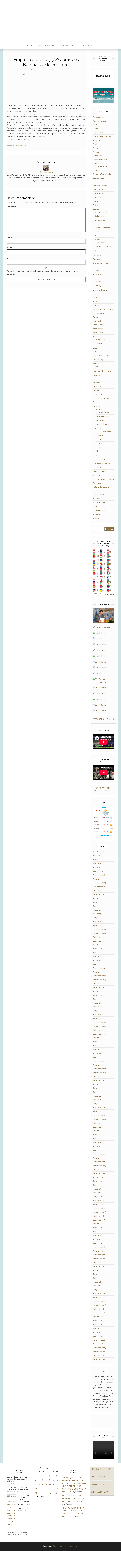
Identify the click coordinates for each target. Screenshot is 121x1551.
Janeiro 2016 (98, 1344)
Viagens (96, 514)
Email (10, 247)
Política (96, 402)
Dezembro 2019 (99, 1162)
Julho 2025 (97, 902)
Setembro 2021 (99, 1080)
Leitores (96, 352)
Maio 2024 (97, 956)
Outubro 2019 (98, 1170)
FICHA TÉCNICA (87, 46)
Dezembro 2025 (99, 883)
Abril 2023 (97, 1007)
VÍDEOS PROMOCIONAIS (103, 719)
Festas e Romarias (102, 228)
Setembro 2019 (99, 1173)
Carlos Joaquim (54, 69)
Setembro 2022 (99, 1034)
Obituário (97, 387)
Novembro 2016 (99, 1305)
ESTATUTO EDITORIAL (45, 46)
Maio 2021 (97, 1096)
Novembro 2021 (99, 1073)
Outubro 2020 (98, 1123)
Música (97, 239)
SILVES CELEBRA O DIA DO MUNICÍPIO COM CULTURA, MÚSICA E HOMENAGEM (73, 1498)
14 (46, 1484)
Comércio (97, 182)
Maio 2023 (97, 1003)
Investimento (98, 333)
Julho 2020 (97, 1135)
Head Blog (73, 1546)
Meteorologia (98, 360)
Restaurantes (98, 483)
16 (53, 1484)
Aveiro (99, 443)
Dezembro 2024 (99, 929)
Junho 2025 (97, 906)
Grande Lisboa (102, 412)
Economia (97, 267)
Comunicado (98, 190)
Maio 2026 (97, 863)
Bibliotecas (99, 216)
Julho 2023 (97, 995)
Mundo (96, 363)
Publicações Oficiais (101, 464)
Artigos (96, 152)
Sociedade (97, 499)
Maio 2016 (97, 1328)
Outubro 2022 (98, 1030)
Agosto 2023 (98, 991)
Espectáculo (100, 220)
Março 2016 (97, 1336)
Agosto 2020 (98, 1131)
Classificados (98, 178)
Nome (10, 237)
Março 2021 (97, 1104)
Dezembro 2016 (99, 1301)
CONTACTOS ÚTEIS (99, 1484)
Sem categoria (21, 145)
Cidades (98, 409)
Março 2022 (97, 1057)
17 (17, 1492)
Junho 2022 (97, 1046)
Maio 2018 (97, 1235)
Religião (96, 475)
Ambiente (97, 140)
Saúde (95, 491)
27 (43, 1493)
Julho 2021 (97, 1088)
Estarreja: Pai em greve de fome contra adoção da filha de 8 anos (18, 1479)
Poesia (97, 251)
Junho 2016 (97, 1324)
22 (50, 1488)
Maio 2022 (97, 1049)
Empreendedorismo (101, 290)
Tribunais (98, 344)
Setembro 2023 (99, 987)
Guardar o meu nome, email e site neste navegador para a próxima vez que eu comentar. (42, 272)
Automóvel (97, 156)
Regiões (98, 428)
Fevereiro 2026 (99, 875)
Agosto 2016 (98, 1317)
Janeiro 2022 (98, 1065)
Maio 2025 (97, 910)
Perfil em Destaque (101, 398)
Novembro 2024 (99, 933)
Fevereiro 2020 (99, 1154)
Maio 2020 (97, 1142)
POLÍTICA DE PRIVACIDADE (102, 1469)
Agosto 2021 (98, 1084)
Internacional (98, 325)
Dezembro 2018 (99, 1208)
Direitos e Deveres (100, 263)
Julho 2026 (97, 856)
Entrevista (97, 298)
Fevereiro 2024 (99, 968)
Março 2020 (98, 1150)
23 (53, 1488)
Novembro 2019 (99, 1166)
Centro (99, 447)
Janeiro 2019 (98, 1204)
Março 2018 (97, 1243)
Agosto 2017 (98, 1270)
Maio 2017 (97, 1282)
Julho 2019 (97, 1181)
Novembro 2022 (99, 1026)
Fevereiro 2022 (99, 1061)
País (96, 367)
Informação (97, 321)
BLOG (74, 46)
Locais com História (101, 356)
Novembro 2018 (99, 1212)
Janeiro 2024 (98, 972)
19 (39, 1488)
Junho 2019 (97, 1185)
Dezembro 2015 (99, 1348)
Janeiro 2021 (98, 1111)
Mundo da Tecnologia (102, 371)
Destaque (97, 259)
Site (9, 258)
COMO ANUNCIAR (98, 1477)
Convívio (96, 201)
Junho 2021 (97, 1092)
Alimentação (98, 132)
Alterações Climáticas (102, 136)
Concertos (100, 243)
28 (46, 1493)
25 (36, 1493)
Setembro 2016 (99, 1313)
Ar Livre (96, 148)
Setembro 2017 (99, 1266)
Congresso (97, 197)
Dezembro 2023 (99, 976)
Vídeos (96, 518)
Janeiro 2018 (98, 1251)
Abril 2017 (97, 1286)
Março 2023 (97, 1011)
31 (57, 1493)
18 (36, 1488)
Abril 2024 (97, 960)
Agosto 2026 (98, 852)
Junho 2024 (98, 953)
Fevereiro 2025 (99, 922)
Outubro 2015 (98, 1355)
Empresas (97, 294)
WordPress (57, 1546)
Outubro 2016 (98, 1309)
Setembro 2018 (99, 1220)
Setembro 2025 (99, 894)
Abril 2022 (97, 1053)
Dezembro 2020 (99, 1115)
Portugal (96, 406)
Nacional (96, 375)
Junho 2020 (98, 1139)
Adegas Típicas (99, 121)
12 (39, 1484)
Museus (98, 235)
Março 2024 (98, 964)
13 (28, 1511)
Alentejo (99, 436)
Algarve (99, 439)
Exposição (99, 224)
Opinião (96, 390)
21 (46, 1488)
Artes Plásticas (101, 212)
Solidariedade (99, 502)
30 (54, 1493)
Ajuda (95, 125)
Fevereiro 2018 (99, 1247)
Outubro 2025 (98, 891)
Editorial (96, 271)
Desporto (97, 255)
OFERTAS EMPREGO (99, 1492)
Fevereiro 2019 (99, 1200)
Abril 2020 (97, 1146)
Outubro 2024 (98, 937)
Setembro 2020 (99, 1127)
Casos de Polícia (100, 160)
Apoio (95, 144)
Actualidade (98, 117)
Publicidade (98, 468)
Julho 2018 (97, 1228)
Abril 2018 (97, 1239)
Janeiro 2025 (98, 925)
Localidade (101, 420)
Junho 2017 (97, 1278)
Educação (97, 275)
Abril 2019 (97, 1193)
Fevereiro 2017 (99, 1293)
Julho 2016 (97, 1321)
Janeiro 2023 (98, 1018)
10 (57, 1480)
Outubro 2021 (98, 1077)
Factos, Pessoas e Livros (103, 309)
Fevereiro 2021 (99, 1108)
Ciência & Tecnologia (102, 174)
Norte (98, 451)
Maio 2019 (97, 1189)
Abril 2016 (97, 1332)
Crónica (96, 205)
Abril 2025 (97, 914)
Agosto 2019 (98, 1177)
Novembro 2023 (99, 980)
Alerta (95, 129)
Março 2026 (98, 871)
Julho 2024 (97, 949)
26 (40, 1493)
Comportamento (100, 186)
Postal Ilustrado (99, 460)
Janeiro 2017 (98, 1297)
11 (36, 1484)
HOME (29, 46)
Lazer (95, 348)
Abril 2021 (97, 1100)
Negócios (97, 379)
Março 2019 (97, 1197)
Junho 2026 (98, 860)
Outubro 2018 (98, 1216)
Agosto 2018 (98, 1224)
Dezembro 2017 (99, 1255)
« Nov (37, 1496)
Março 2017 (97, 1290)
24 (17, 1484)
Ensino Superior (101, 278)
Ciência (96, 170)
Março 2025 (97, 918)
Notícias (96, 383)
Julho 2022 (97, 1042)
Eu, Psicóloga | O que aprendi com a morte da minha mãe (18, 1488)
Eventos (96, 305)
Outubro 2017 (98, 1262)
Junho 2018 (97, 1231)
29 (50, 1493)
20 (43, 1488)
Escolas (98, 282)
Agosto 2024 (98, 945)
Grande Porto (102, 416)
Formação (99, 286)
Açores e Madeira (103, 432)
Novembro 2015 (99, 1352)
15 (50, 1484)
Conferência (98, 193)
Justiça (96, 336)
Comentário (13, 206)
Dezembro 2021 (99, 1069)
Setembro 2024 (99, 941)
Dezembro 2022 (99, 1022)
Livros (97, 232)
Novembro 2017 (99, 1259)
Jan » (43, 1496)
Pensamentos (98, 394)
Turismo (96, 506)
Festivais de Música (104, 246)
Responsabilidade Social (103, 479)
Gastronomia (98, 313)
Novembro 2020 (99, 1119)
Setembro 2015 (99, 1359)
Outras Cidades (102, 424)
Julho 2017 (97, 1274)
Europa (96, 302)
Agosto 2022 (98, 1038)
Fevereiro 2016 (99, 1340)
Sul (97, 455)
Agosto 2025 (98, 898)
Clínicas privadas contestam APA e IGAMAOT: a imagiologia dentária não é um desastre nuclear (24, 1501)
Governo (96, 317)
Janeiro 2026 (98, 879)
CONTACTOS (63, 46)
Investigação (98, 329)
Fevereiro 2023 (99, 1015)
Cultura (96, 209)
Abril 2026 (97, 867)
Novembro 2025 (99, 887)
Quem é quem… (99, 471)
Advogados (100, 340)
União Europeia (99, 510)
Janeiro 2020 (98, 1158)
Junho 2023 (97, 999)
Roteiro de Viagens (101, 487)
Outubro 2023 (98, 984)
